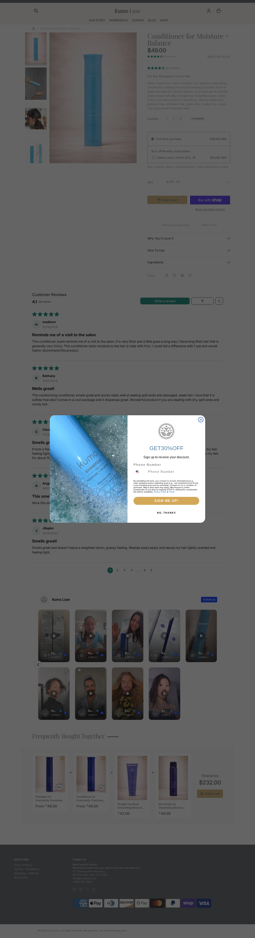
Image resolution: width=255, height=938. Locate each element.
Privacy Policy (160, 492)
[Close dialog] (200, 419)
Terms (171, 492)
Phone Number (147, 464)
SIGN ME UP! (166, 500)
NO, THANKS (166, 512)
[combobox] (140, 472)
